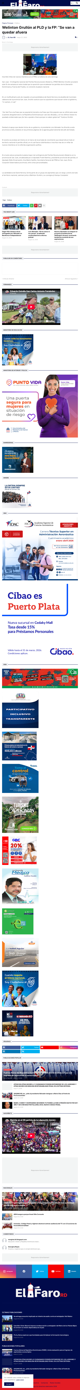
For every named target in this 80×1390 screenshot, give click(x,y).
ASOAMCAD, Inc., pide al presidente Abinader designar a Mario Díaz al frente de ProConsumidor (42, 1094)
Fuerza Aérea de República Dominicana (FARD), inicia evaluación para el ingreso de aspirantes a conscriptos (43, 1351)
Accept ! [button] (9, 1384)
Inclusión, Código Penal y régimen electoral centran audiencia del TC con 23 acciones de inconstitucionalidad (45, 1224)
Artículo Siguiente (71, 279)
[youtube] (49, 1047)
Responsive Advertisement (40, 47)
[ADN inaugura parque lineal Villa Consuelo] (7, 1216)
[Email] (40, 205)
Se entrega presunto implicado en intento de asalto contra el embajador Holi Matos (43, 1316)
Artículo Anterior (8, 279)
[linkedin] (11, 1051)
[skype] (30, 1051)
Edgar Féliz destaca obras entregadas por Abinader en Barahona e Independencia (12, 233)
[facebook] (11, 1047)
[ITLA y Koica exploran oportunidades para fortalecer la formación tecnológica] (7, 1337)
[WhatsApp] (32, 205)
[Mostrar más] (44, 205)
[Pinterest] (36, 205)
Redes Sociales (55, 1383)
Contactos (44, 1383)
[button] (3, 3)
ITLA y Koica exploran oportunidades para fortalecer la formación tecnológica (41, 1335)
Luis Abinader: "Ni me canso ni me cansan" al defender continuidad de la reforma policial (39, 234)
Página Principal (7, 23)
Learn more (20, 1380)
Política (17, 23)
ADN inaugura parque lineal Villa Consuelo (29, 1214)
